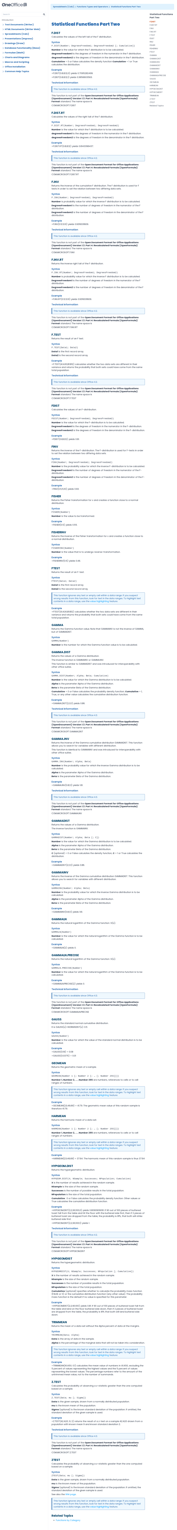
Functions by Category (68, 1520)
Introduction (7, 20)
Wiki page (70, 1494)
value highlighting (99, 601)
